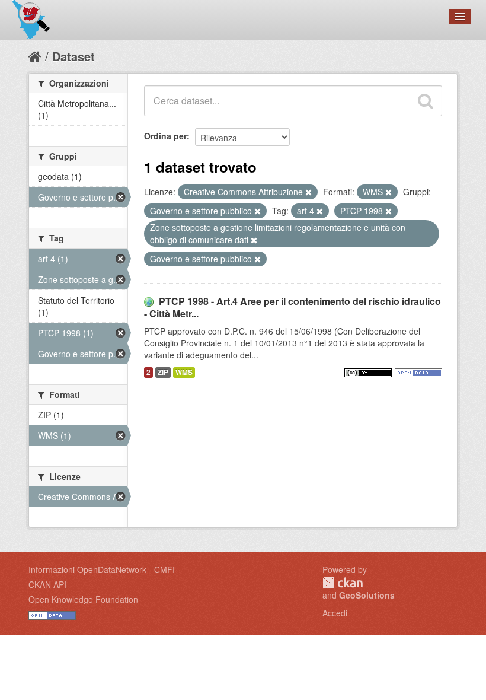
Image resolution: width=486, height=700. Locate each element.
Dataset (73, 56)
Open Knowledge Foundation (83, 599)
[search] (425, 101)
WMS (184, 372)
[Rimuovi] (308, 192)
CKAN (342, 583)
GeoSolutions (367, 595)
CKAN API (47, 584)
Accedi (334, 613)
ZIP (163, 372)
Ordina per (165, 136)
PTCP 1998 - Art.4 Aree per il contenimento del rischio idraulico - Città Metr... (292, 307)
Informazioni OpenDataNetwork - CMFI (101, 569)
